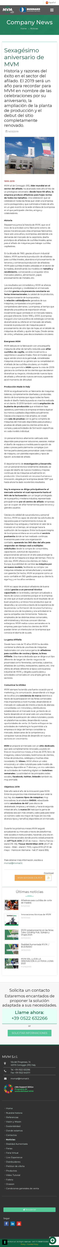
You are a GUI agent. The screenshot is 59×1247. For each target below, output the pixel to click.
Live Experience (14, 1157)
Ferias (9, 1148)
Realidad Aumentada (17, 1144)
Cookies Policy (32, 1244)
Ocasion (10, 1184)
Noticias (34, 28)
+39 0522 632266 (29, 1018)
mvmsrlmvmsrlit (20, 1078)
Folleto (9, 1179)
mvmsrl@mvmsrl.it (13, 863)
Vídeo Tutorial (13, 1175)
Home (23, 28)
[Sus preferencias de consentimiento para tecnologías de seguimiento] (4, 1242)
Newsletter (30, 1209)
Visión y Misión (13, 1122)
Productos (11, 1171)
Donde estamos (14, 1130)
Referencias (12, 1117)
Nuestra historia (14, 1113)
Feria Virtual (12, 1153)
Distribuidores (13, 1162)
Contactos (11, 1135)
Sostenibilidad (13, 1126)
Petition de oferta (15, 1166)
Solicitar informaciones (29, 1033)
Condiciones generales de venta (22, 1188)
